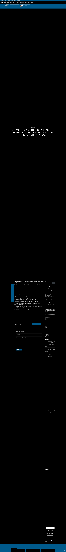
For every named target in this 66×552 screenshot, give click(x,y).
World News (46, 367)
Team (6, 0)
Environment (46, 349)
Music (32, 141)
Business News (47, 342)
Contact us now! (19, 0)
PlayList (46, 358)
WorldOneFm (31, 153)
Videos (9, 0)
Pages (8, 2)
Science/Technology (47, 360)
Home (5, 2)
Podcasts (22, 2)
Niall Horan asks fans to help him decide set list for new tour (51, 372)
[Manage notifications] (64, 550)
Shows (12, 2)
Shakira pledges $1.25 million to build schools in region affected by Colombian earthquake (49, 328)
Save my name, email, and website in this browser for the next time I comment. (27, 378)
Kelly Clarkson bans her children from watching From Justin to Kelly (51, 442)
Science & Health (47, 359)
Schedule (2, 0)
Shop (32, 2)
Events (26, 2)
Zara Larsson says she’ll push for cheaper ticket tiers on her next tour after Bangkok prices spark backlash (50, 325)
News (12, 0)
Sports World (46, 361)
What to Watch (47, 366)
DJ (45, 344)
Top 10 (15, 0)
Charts (15, 2)
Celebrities (46, 343)
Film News (46, 352)
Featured (46, 351)
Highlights (46, 353)
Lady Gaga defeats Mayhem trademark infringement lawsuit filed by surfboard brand (50, 376)
